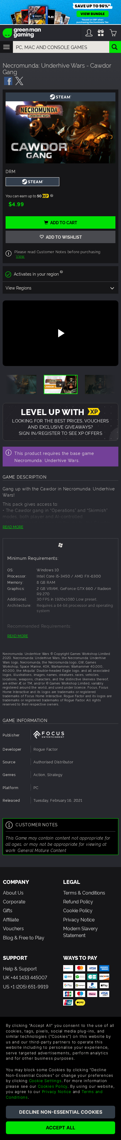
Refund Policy (78, 901)
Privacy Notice (79, 919)
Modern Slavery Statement (80, 931)
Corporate (14, 901)
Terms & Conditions (84, 892)
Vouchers (13, 928)
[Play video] (60, 333)
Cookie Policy (78, 910)
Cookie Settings (45, 1080)
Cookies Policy (53, 1086)
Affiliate (11, 919)
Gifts (7, 910)
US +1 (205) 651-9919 (25, 986)
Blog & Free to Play (23, 937)
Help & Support (20, 968)
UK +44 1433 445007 (25, 977)
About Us (13, 892)
